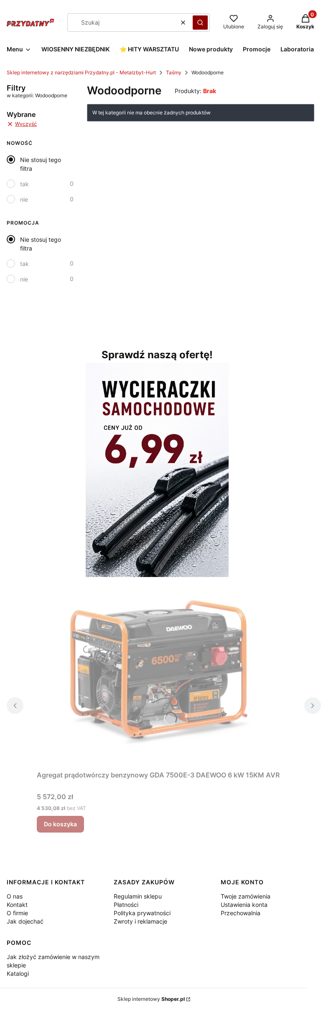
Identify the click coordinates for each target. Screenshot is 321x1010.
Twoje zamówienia (245, 896)
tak (24, 183)
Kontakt (17, 904)
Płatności (126, 904)
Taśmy (173, 72)
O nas (15, 896)
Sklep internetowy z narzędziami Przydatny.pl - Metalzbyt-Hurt (81, 72)
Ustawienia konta (244, 904)
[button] (200, 22)
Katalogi (18, 973)
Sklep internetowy (151, 999)
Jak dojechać (25, 921)
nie (24, 199)
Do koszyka (60, 824)
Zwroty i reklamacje (140, 921)
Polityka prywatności (142, 912)
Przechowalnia (240, 912)
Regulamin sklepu (138, 896)
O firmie (17, 912)
